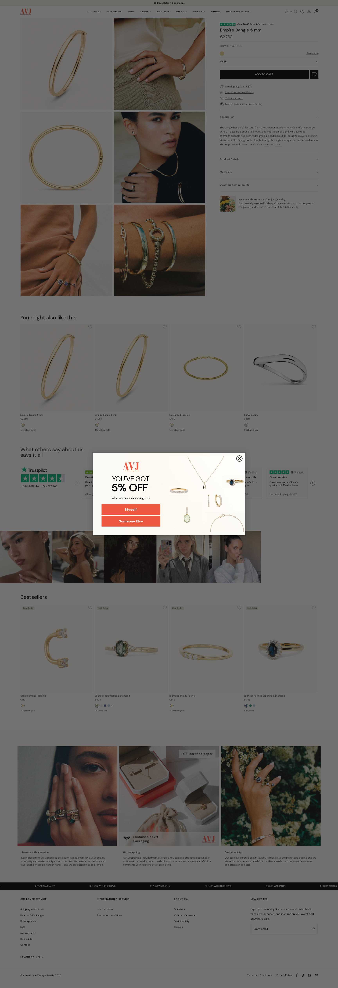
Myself (131, 509)
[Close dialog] (239, 458)
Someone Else (131, 521)
